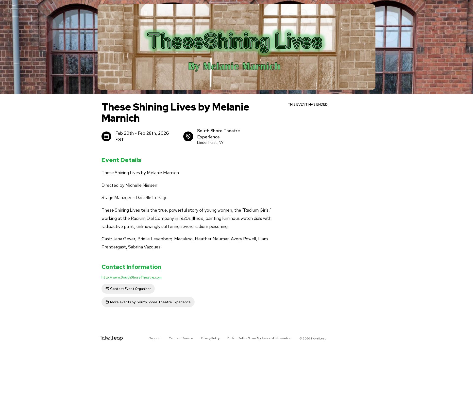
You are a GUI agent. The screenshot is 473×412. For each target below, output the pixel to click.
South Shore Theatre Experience (150, 302)
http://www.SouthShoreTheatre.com (131, 277)
